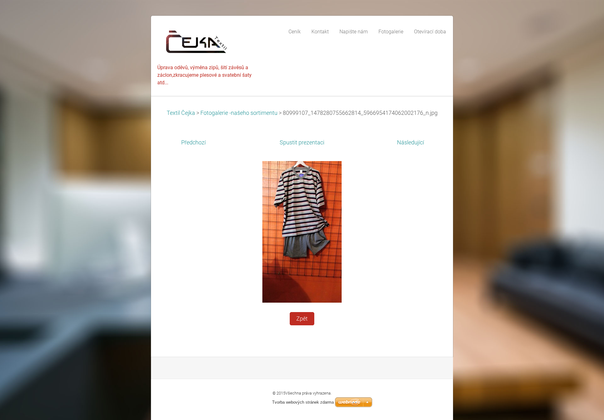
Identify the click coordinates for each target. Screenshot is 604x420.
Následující (410, 142)
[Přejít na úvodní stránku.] (204, 43)
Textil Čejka (181, 113)
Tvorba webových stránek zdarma (303, 402)
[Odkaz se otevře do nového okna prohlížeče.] (302, 231)
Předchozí (193, 142)
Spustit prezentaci (302, 142)
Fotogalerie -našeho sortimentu (238, 113)
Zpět (302, 319)
